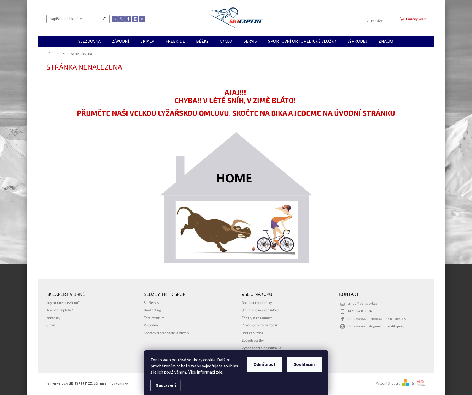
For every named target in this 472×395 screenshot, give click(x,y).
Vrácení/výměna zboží (259, 325)
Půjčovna (151, 325)
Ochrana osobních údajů (260, 310)
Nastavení (165, 385)
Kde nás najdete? (59, 310)
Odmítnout (264, 364)
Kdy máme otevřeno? (63, 302)
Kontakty (53, 317)
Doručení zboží (253, 333)
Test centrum (154, 317)
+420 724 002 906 (359, 311)
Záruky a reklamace (257, 317)
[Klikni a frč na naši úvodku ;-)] (236, 197)
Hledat (104, 19)
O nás (50, 325)
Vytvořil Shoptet (388, 383)
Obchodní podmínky (257, 302)
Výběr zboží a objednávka (261, 347)
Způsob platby (253, 340)
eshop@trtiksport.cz (362, 303)
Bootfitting (152, 310)
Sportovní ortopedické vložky (166, 333)
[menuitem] (89, 41)
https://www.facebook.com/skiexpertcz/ (376, 318)
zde (219, 372)
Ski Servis (151, 302)
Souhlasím (304, 364)
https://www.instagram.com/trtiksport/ (375, 326)
